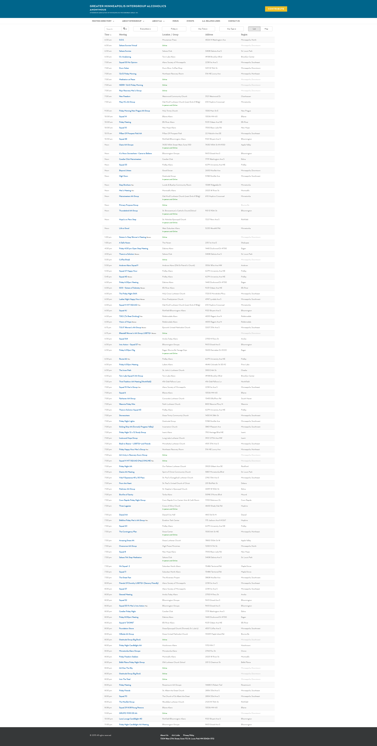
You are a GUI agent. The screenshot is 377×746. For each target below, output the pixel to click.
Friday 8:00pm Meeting (128, 617)
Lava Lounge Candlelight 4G (130, 718)
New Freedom (124, 96)
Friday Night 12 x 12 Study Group (132, 432)
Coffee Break (124, 259)
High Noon (123, 176)
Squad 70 (123, 696)
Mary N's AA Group (127, 101)
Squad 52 (123, 600)
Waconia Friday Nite (127, 404)
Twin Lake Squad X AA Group (131, 375)
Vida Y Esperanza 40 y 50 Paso (132, 477)
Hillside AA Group (126, 634)
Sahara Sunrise (125, 51)
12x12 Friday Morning (127, 73)
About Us (164, 735)
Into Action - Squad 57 (128, 344)
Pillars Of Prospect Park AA (130, 133)
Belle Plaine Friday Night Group (132, 662)
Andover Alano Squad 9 (128, 265)
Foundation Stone (126, 628)
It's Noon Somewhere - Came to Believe (135, 153)
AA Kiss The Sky (126, 668)
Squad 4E (123, 139)
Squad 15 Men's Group (128, 387)
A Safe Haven (124, 242)
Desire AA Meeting (126, 471)
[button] (145, 28)
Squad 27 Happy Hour (128, 271)
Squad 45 (123, 276)
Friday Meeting (125, 122)
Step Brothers (125, 184)
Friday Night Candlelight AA (130, 645)
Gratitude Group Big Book (130, 639)
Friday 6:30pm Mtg (127, 350)
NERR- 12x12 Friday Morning (131, 85)
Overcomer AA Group (128, 546)
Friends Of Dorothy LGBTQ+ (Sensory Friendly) (138, 583)
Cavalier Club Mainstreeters (130, 159)
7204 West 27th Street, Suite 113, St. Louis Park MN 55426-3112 (187, 738)
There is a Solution (126, 254)
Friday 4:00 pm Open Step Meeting (133, 248)
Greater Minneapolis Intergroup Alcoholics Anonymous (128, 7)
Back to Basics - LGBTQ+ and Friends (135, 443)
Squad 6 (122, 392)
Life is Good (124, 228)
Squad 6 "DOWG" (126, 622)
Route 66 (123, 358)
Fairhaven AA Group (127, 398)
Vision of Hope (125, 321)
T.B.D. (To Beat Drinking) (129, 316)
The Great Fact (125, 577)
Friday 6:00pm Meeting (128, 282)
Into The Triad (124, 679)
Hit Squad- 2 (124, 566)
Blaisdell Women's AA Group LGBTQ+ (135, 333)
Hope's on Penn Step (127, 219)
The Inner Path (125, 370)
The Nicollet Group (126, 701)
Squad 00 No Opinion (128, 62)
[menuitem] (105, 21)
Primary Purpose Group (128, 205)
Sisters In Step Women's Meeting (132, 237)
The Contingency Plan (128, 531)
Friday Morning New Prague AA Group (134, 110)
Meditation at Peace (127, 79)
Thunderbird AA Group (128, 210)
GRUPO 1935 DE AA (128, 713)
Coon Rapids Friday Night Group (132, 500)
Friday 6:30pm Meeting (128, 364)
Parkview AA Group (127, 489)
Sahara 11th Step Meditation (130, 557)
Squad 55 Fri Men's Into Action (131, 605)
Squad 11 (122, 571)
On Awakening (125, 56)
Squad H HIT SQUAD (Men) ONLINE (135, 460)
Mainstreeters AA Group (129, 196)
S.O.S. (121, 39)
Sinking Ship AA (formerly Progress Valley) (136, 426)
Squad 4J (123, 310)
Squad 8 (122, 551)
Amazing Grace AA (126, 540)
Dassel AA (123, 514)
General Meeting (125, 594)
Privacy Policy (188, 735)
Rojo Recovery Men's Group (130, 90)
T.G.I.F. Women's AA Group (130, 327)
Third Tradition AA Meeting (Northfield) (135, 381)
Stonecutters (124, 415)
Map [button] (266, 29)
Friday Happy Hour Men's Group (132, 449)
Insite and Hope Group (128, 438)
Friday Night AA (125, 466)
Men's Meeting (125, 190)
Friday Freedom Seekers (128, 656)
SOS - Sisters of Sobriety (129, 287)
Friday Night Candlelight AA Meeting (134, 724)
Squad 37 (123, 588)
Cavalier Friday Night (127, 611)
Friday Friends (124, 690)
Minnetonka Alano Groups (129, 650)
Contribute (274, 8)
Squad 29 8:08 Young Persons (131, 707)
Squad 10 (123, 127)
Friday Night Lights (127, 421)
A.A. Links (176, 735)
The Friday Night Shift (128, 293)
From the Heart (125, 483)
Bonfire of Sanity (126, 494)
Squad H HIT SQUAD (128, 304)
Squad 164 (123, 338)
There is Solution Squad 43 (130, 409)
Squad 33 (123, 164)
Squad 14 (123, 116)
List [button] (254, 29)
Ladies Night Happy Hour (129, 299)
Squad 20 (123, 526)
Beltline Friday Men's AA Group (132, 520)
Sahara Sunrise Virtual (128, 45)
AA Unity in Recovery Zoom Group (133, 455)
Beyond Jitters (125, 170)
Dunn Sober (124, 68)
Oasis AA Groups (126, 144)
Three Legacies (125, 505)
